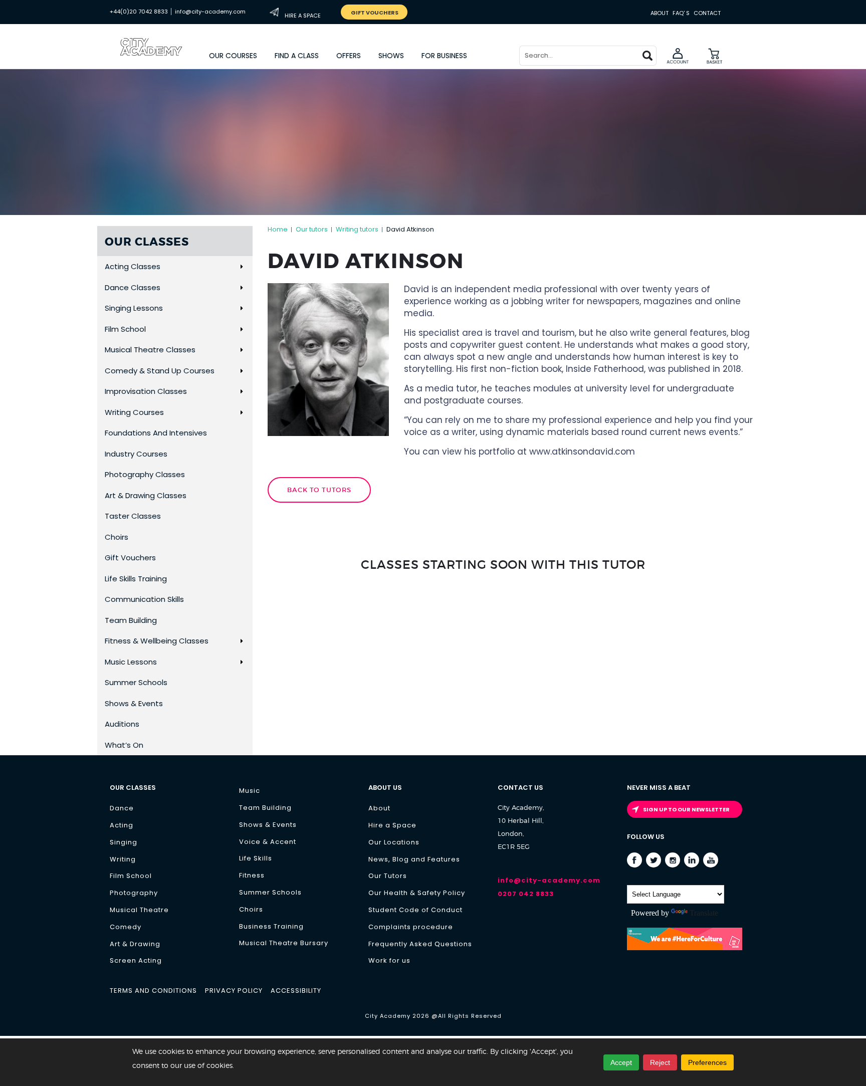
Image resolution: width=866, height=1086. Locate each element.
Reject (660, 1062)
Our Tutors (387, 876)
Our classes (133, 787)
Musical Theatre (139, 910)
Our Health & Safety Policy (416, 893)
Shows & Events (268, 824)
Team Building (265, 807)
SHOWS (391, 56)
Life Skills (255, 858)
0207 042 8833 (526, 894)
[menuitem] (233, 56)
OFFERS (348, 56)
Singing (123, 842)
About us (385, 787)
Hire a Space (392, 825)
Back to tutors (319, 490)
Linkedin (692, 860)
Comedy (125, 927)
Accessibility (296, 990)
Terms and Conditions (153, 990)
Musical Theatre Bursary (283, 943)
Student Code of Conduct (415, 910)
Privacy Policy (234, 990)
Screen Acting (136, 960)
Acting (121, 825)
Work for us (389, 960)
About (660, 13)
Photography (134, 893)
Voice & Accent (267, 841)
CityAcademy (160, 57)
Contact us (520, 787)
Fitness (252, 875)
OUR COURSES (233, 56)
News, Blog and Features (414, 859)
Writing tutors (357, 229)
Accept (621, 1062)
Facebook (634, 860)
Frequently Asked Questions (420, 944)
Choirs (251, 909)
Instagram (673, 860)
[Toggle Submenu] (241, 266)
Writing (123, 859)
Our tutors (312, 229)
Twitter (654, 860)
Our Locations (393, 842)
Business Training (271, 926)
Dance (122, 808)
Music (249, 790)
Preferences (707, 1062)
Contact (707, 13)
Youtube (711, 860)
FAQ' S (681, 13)
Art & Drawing (135, 944)
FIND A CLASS (297, 56)
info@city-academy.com (210, 12)
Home (278, 229)
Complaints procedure (410, 927)
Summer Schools (270, 892)
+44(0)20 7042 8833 (139, 12)
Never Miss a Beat (659, 787)
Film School (131, 876)
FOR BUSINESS (444, 56)
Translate (704, 913)
